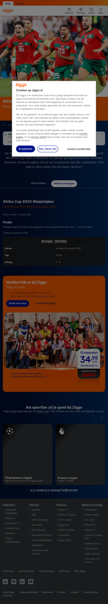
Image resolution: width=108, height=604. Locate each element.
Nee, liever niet (48, 148)
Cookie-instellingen (79, 148)
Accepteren (25, 148)
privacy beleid (38, 137)
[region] (54, 119)
